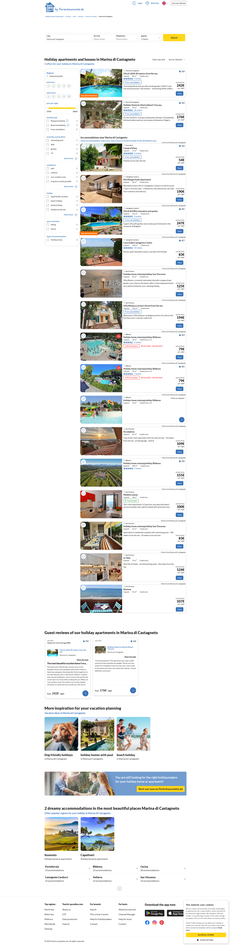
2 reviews (137, 79)
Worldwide (50, 924)
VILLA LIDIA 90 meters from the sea (140, 73)
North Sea (49, 909)
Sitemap (48, 928)
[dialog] (206, 922)
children (64, 172)
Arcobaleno (129, 432)
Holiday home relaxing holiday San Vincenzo (144, 274)
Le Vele (126, 558)
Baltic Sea (49, 914)
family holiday (64, 205)
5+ (69, 86)
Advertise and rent (127, 909)
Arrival (97, 36)
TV (64, 153)
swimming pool (64, 140)
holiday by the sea (64, 209)
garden (64, 149)
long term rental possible (64, 181)
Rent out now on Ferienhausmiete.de (161, 788)
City (48, 36)
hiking (64, 224)
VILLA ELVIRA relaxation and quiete (140, 211)
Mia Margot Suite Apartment (137, 179)
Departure (120, 36)
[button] (206, 940)
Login (140, 3)
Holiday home (64, 240)
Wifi (64, 144)
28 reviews (138, 110)
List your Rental (178, 3)
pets (64, 168)
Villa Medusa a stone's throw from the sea (143, 306)
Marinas (127, 589)
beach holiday (64, 201)
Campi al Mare (130, 148)
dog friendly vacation (64, 196)
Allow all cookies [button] (206, 935)
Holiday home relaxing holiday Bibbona (142, 463)
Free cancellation (64, 129)
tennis (64, 229)
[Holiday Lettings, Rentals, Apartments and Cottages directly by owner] (64, 9)
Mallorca (49, 919)
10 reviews (138, 248)
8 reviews (137, 216)
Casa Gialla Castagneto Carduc (137, 243)
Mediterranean (130, 495)
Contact (94, 924)
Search (174, 37)
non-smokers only (64, 177)
